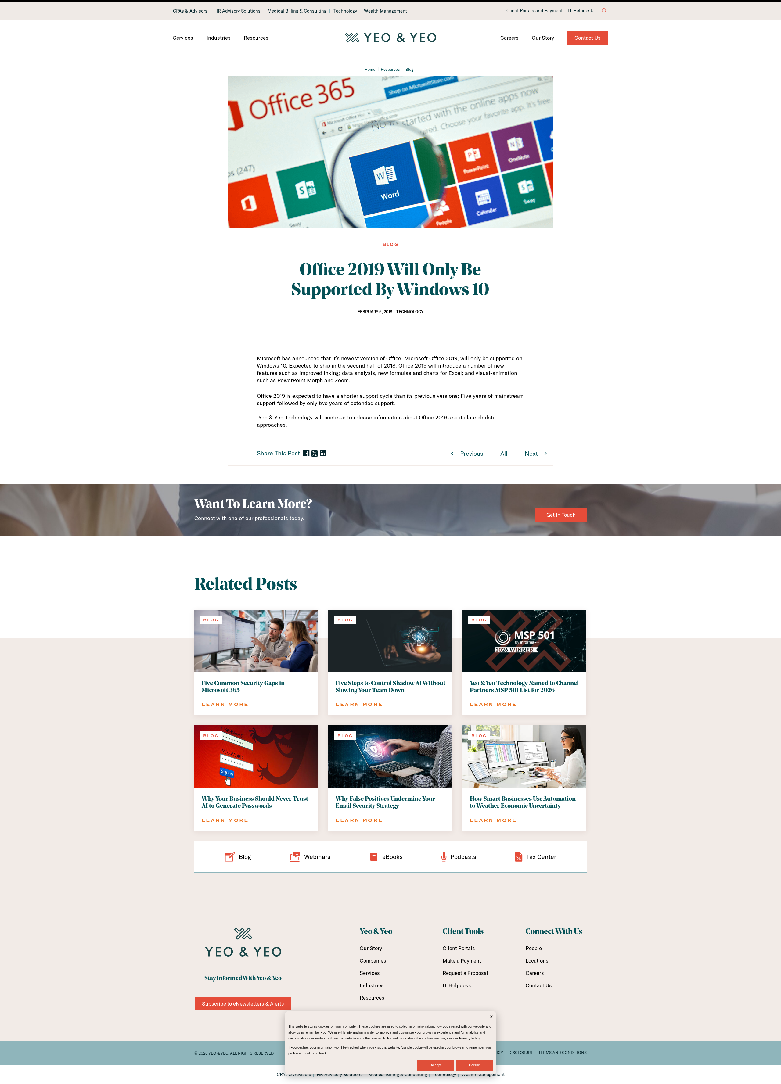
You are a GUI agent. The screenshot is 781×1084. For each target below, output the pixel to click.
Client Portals (459, 948)
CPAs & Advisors (190, 11)
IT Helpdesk (580, 11)
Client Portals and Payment (534, 11)
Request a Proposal (465, 973)
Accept (436, 1065)
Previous (471, 453)
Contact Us (587, 37)
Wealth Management (385, 11)
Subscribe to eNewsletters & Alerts (243, 1003)
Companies (373, 960)
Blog (409, 69)
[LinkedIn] (322, 454)
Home (370, 69)
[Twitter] (314, 453)
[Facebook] (306, 454)
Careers (509, 37)
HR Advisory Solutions (237, 11)
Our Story (543, 37)
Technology (345, 11)
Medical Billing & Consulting (297, 11)
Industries (219, 37)
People (534, 948)
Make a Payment (462, 960)
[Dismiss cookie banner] (491, 1017)
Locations (537, 960)
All (503, 453)
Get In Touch (561, 514)
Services (183, 37)
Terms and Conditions (562, 1052)
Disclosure (521, 1052)
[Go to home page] (390, 37)
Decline (474, 1065)
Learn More (225, 704)
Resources (256, 37)
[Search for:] (604, 10)
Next (531, 453)
